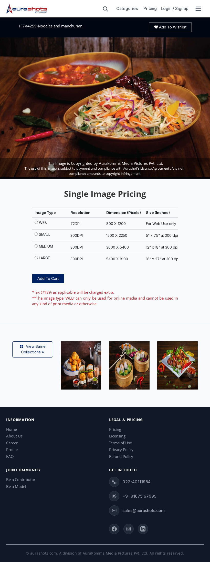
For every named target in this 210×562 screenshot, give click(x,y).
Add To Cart (48, 278)
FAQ (10, 456)
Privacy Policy (121, 449)
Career (12, 442)
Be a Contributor (20, 479)
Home (11, 429)
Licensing (117, 435)
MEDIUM (46, 246)
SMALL (44, 234)
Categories (127, 8)
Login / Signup (174, 8)
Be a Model (16, 486)
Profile (12, 449)
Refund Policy (121, 456)
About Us (14, 435)
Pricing (150, 8)
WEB (43, 222)
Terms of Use (120, 442)
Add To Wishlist (172, 27)
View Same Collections (33, 349)
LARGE (44, 258)
